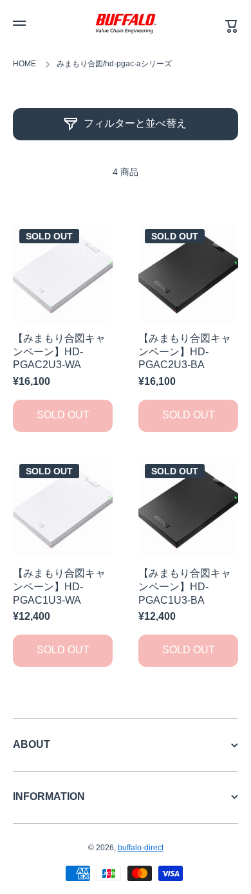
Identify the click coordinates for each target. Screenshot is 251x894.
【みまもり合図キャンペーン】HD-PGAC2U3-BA (184, 352)
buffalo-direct (140, 847)
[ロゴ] (125, 23)
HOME (24, 63)
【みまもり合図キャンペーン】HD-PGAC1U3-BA (184, 587)
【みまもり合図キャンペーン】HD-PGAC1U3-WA (59, 587)
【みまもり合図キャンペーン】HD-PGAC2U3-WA (59, 352)
